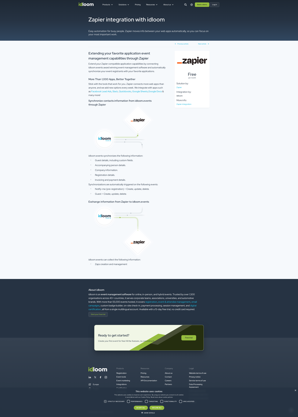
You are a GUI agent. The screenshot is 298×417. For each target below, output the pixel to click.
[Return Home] (86, 5)
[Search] (185, 4)
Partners (168, 384)
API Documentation (149, 380)
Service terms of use (197, 380)
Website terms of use (197, 373)
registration (151, 301)
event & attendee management (174, 301)
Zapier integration (183, 104)
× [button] (295, 390)
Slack (115, 91)
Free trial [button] (188, 337)
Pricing (138, 4)
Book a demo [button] (202, 4)
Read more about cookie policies (162, 397)
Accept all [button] (140, 408)
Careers (168, 380)
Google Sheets (140, 91)
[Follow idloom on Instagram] (106, 377)
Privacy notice (194, 377)
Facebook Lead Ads (101, 91)
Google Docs (155, 91)
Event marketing (123, 380)
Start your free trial (98, 314)
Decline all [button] (157, 408)
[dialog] (149, 402)
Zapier (179, 87)
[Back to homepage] (97, 371)
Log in (214, 4)
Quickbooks (125, 91)
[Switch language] (191, 4)
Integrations (121, 384)
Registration (121, 373)
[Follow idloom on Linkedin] (89, 377)
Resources (145, 377)
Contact (168, 377)
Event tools (121, 377)
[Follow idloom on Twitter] (95, 377)
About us (168, 373)
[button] (93, 384)
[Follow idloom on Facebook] (100, 377)
